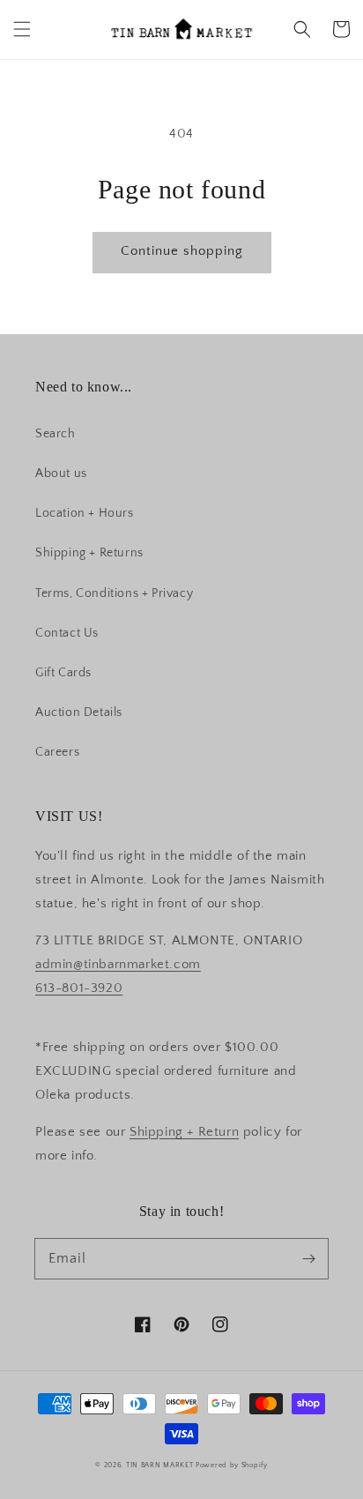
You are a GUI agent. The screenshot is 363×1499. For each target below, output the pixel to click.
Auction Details (78, 712)
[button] (22, 29)
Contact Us (67, 633)
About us (61, 473)
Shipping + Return (184, 1131)
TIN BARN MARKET (160, 1465)
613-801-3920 (78, 988)
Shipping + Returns (89, 553)
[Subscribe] (308, 1258)
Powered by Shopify (232, 1465)
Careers (57, 752)
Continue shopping (182, 250)
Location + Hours (84, 513)
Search (55, 434)
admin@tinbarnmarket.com (118, 964)
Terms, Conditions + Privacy (114, 593)
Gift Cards (63, 673)
